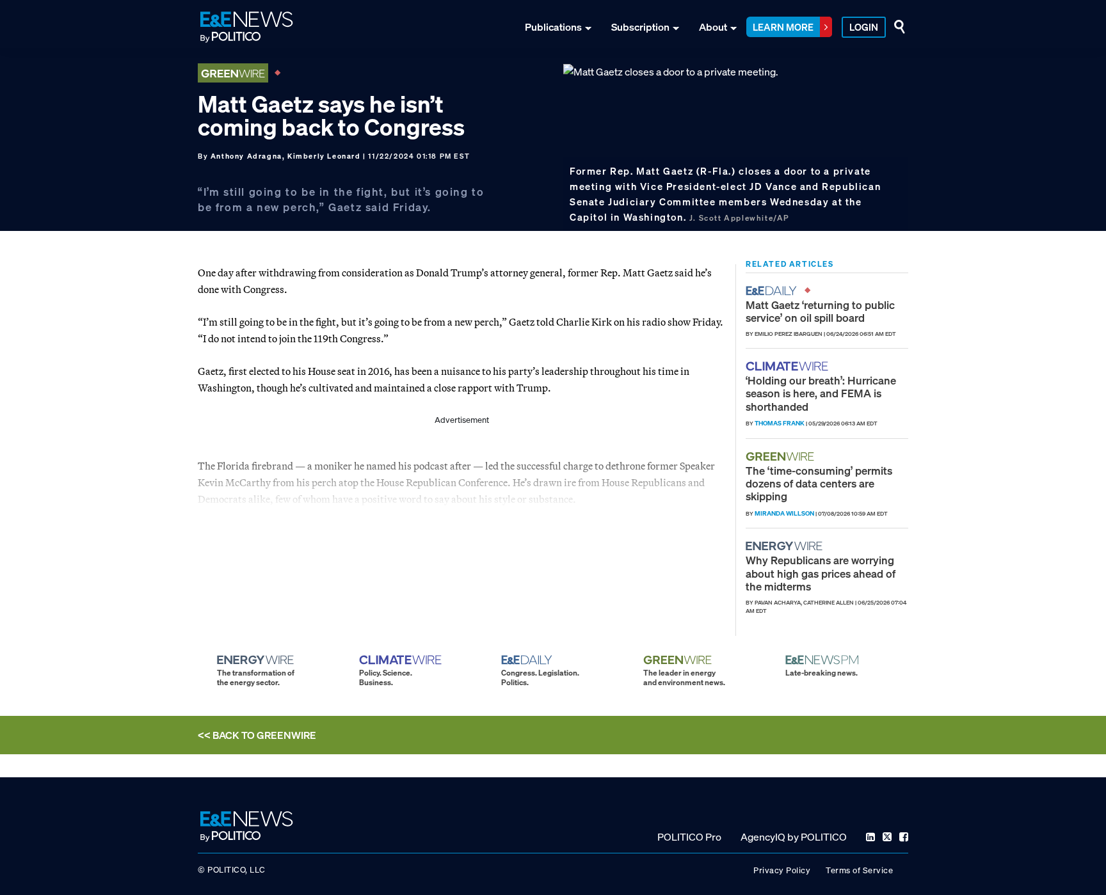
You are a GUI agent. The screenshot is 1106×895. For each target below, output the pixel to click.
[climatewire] (788, 366)
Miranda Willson (784, 513)
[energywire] (786, 546)
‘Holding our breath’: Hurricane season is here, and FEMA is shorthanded (821, 393)
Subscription (640, 27)
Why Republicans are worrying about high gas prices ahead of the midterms (820, 573)
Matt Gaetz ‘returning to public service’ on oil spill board (820, 311)
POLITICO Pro (689, 837)
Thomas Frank (780, 423)
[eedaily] (775, 291)
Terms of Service (859, 870)
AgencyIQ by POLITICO (794, 837)
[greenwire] (781, 456)
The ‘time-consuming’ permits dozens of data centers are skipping (819, 483)
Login (863, 26)
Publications (553, 27)
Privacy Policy (781, 870)
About (713, 27)
